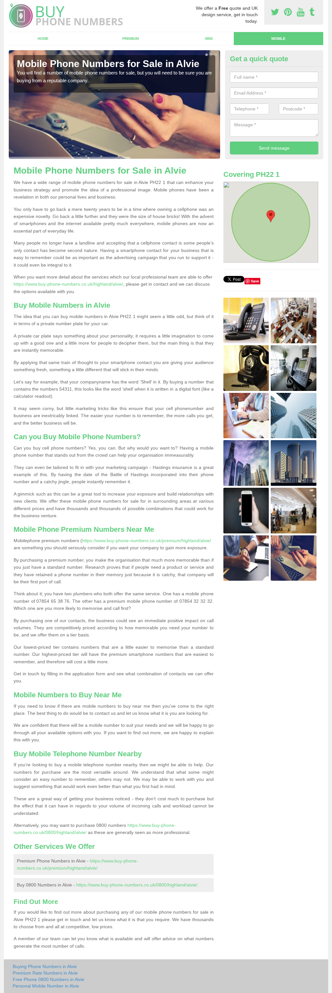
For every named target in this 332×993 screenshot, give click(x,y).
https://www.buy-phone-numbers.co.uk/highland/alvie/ (68, 284)
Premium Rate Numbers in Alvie (45, 973)
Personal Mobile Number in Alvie (46, 985)
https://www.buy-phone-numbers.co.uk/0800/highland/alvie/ (136, 884)
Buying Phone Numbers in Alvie (45, 966)
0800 (209, 38)
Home (43, 38)
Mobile (278, 38)
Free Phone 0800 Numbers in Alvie (48, 979)
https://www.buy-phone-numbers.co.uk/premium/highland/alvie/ (146, 540)
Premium (130, 38)
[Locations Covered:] (11, 5)
